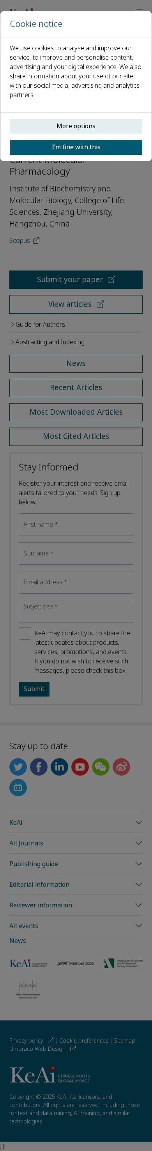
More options (76, 126)
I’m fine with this (76, 147)
